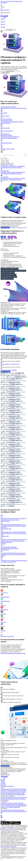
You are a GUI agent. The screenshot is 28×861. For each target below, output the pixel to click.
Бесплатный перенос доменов (8, 370)
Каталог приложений (6, 797)
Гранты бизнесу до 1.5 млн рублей (10, 364)
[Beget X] (14, 814)
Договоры (20, 803)
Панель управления (14, 807)
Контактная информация (17, 805)
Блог (12, 810)
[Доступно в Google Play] (15, 824)
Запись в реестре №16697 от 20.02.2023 (13, 845)
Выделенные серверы (6, 793)
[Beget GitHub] (14, 816)
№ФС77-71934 (9, 829)
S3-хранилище (11, 790)
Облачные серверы (6, 789)
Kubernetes (22, 794)
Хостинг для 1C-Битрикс (7, 791)
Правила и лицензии (12, 803)
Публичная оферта (5, 804)
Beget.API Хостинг (9, 811)
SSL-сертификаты (10, 798)
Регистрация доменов (20, 791)
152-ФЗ (3, 800)
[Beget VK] (14, 813)
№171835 (3, 828)
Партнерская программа (7, 786)
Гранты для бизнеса (11, 1)
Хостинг (3, 780)
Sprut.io (7, 800)
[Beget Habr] (14, 819)
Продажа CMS (16, 797)
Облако (3, 779)
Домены (3, 782)
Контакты (3, 784)
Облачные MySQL (16, 789)
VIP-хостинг (23, 790)
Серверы (3, 783)
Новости (3, 1)
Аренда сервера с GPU (18, 793)
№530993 (11, 827)
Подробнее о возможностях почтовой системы (13, 653)
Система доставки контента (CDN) (10, 794)
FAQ (25, 811)
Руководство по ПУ (6, 810)
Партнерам (19, 1)
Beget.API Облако (19, 811)
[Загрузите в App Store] (5, 824)
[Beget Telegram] (14, 817)
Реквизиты (3, 803)
